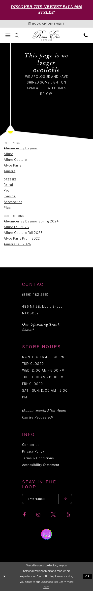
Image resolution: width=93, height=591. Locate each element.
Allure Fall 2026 (16, 227)
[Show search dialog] (17, 35)
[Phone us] (85, 35)
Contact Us (30, 445)
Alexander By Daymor (20, 148)
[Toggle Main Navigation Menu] (8, 35)
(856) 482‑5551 (35, 294)
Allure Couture (15, 160)
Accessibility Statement (40, 465)
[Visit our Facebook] (24, 514)
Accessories (13, 202)
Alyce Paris (12, 165)
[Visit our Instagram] (38, 514)
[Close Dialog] (4, 576)
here (46, 587)
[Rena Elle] (47, 35)
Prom (8, 190)
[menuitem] (8, 35)
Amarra (9, 171)
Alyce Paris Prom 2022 (22, 238)
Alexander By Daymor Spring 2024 (31, 221)
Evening (10, 196)
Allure (8, 154)
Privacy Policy (33, 451)
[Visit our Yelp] (68, 514)
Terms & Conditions (38, 458)
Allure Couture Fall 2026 (23, 233)
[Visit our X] (53, 514)
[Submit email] (65, 499)
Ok (87, 576)
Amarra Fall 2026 (17, 244)
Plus (7, 208)
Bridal (8, 185)
